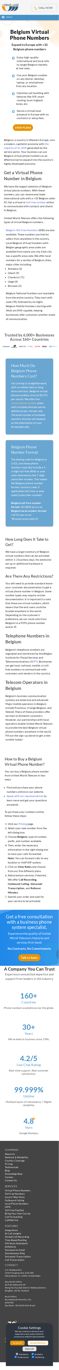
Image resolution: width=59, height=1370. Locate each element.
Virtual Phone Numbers (17, 1190)
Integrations (11, 1230)
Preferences (22, 1357)
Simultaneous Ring (15, 1253)
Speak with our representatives (25, 796)
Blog (7, 1170)
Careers (9, 1177)
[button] (29, 17)
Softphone (10, 1246)
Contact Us (11, 1180)
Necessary (23, 1354)
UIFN (8, 1206)
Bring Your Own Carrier (18, 1213)
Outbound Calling (14, 1200)
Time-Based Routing (15, 1240)
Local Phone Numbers (17, 1203)
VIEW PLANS (23, 127)
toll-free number (36, 202)
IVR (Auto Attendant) (16, 1243)
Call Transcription (14, 1259)
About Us (10, 1154)
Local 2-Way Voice (15, 1197)
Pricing (23, 823)
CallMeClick (11, 1220)
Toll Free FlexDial (14, 1210)
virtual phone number (24, 403)
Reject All (29, 1349)
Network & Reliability (16, 1157)
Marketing (39, 1357)
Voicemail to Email (15, 1250)
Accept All (17, 1343)
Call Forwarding (13, 1216)
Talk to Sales (29, 957)
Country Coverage (15, 1160)
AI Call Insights (13, 1233)
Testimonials (11, 1167)
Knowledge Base (14, 1173)
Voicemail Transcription (18, 1256)
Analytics (38, 1354)
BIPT (34, 661)
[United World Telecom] (10, 6)
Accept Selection (38, 1343)
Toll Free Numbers (15, 1193)
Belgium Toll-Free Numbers (22, 230)
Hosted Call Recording (17, 1236)
